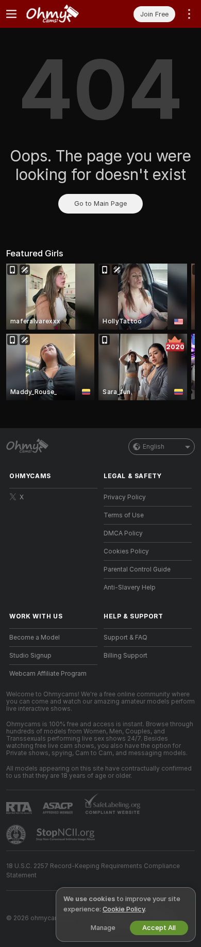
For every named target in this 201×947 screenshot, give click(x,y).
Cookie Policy (124, 909)
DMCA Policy (123, 533)
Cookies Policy (126, 551)
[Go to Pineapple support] (17, 834)
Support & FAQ (125, 637)
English (153, 446)
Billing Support (125, 655)
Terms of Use (124, 515)
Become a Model (34, 637)
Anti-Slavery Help (130, 587)
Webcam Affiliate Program (48, 673)
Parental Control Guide (137, 569)
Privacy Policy (125, 497)
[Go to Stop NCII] (66, 834)
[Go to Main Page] (61, 14)
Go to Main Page (100, 203)
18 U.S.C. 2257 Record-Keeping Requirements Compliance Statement (93, 870)
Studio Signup (30, 655)
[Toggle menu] (11, 14)
